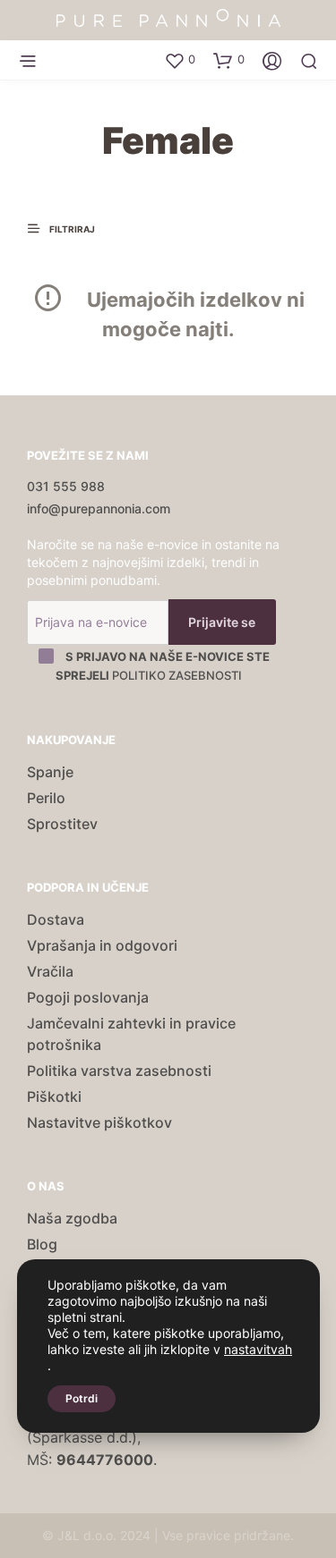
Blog (42, 1244)
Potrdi (81, 1398)
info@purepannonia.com (98, 508)
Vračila (50, 971)
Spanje (50, 772)
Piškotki (54, 1096)
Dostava (55, 919)
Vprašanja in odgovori (102, 945)
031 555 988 (66, 486)
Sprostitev (62, 824)
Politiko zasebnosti (177, 675)
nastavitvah (258, 1349)
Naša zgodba (72, 1218)
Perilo (46, 798)
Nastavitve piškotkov (99, 1122)
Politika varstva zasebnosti (119, 1071)
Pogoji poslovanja (88, 997)
